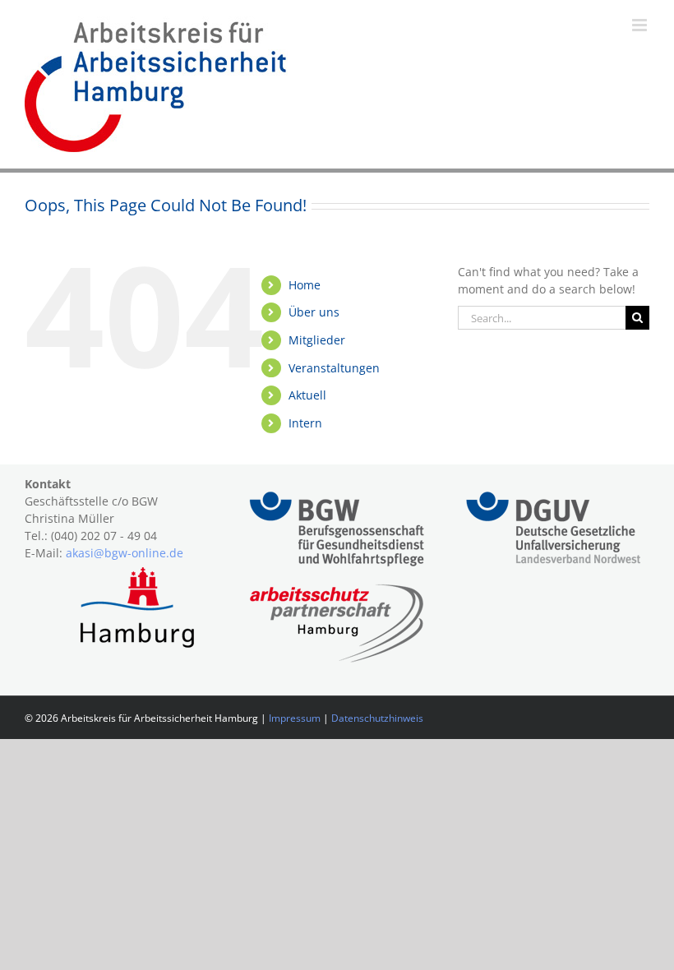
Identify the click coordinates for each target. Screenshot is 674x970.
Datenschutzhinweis (377, 718)
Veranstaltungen (334, 368)
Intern (305, 423)
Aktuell (307, 395)
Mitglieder (317, 340)
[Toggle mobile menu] (640, 25)
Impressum (295, 718)
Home (305, 285)
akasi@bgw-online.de (124, 553)
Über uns (314, 312)
